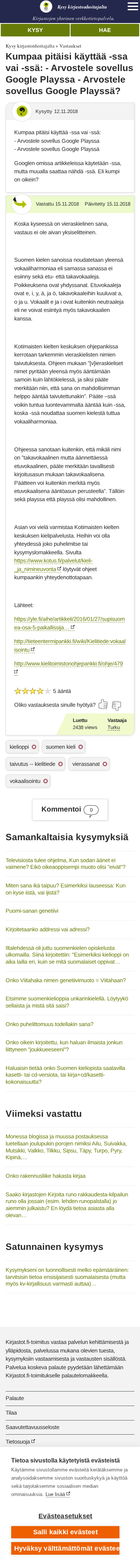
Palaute (15, 1398)
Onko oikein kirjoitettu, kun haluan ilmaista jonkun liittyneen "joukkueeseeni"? (64, 1045)
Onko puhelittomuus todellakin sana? (49, 1024)
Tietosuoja (18, 1441)
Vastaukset (70, 45)
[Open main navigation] (133, 6)
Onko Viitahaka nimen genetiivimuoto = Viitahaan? (66, 980)
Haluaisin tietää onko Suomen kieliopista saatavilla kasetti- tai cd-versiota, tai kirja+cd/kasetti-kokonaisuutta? (65, 1075)
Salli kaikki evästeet (65, 1532)
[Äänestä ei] (116, 706)
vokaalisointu (25, 781)
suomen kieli (60, 747)
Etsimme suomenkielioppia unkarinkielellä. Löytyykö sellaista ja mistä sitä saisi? (67, 1002)
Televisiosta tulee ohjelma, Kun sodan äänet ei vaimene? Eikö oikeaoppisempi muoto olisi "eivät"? (65, 863)
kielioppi (19, 747)
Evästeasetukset (65, 1516)
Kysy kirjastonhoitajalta (30, 45)
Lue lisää (55, 1494)
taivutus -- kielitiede (32, 764)
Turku (114, 727)
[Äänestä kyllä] (103, 704)
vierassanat (86, 764)
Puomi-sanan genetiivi (32, 910)
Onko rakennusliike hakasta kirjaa (45, 1176)
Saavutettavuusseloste (32, 1427)
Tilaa (11, 1412)
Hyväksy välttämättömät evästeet (66, 1548)
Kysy (35, 30)
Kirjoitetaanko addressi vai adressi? (48, 929)
